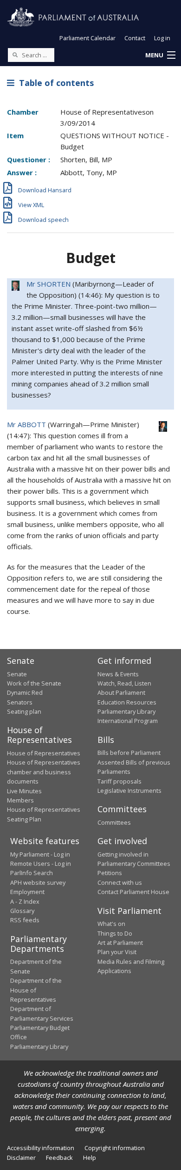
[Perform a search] (15, 54)
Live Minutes (24, 791)
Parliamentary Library (126, 711)
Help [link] (89, 1157)
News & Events (118, 674)
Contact (134, 38)
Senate (17, 674)
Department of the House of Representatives (36, 990)
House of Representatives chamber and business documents (43, 771)
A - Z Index (24, 901)
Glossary (22, 911)
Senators (19, 702)
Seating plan (24, 711)
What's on (111, 923)
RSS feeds (24, 920)
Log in (162, 38)
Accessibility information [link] (40, 1148)
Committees (114, 822)
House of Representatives (43, 753)
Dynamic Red (25, 692)
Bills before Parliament (129, 752)
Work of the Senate (34, 683)
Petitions (109, 873)
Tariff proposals (119, 781)
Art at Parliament (120, 942)
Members (20, 800)
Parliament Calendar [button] (87, 38)
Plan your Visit (116, 952)
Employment (27, 892)
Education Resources (126, 702)
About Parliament (121, 692)
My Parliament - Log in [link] (40, 854)
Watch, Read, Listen (124, 683)
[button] (160, 55)
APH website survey (37, 882)
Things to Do (114, 933)
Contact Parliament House (133, 892)
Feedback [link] (59, 1157)
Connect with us (119, 882)
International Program (127, 721)
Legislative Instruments (129, 790)
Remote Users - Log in (40, 863)
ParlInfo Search (31, 873)
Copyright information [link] (114, 1148)
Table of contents (54, 82)
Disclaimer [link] (21, 1157)
